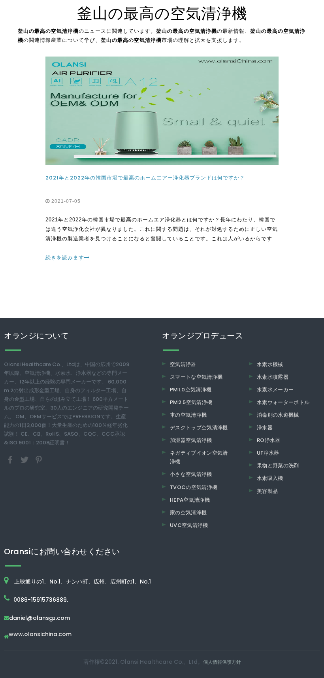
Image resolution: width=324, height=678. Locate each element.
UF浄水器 (268, 453)
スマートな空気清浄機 (196, 377)
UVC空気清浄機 (189, 525)
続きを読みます (64, 258)
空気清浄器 (183, 364)
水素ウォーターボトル (283, 402)
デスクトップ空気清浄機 (199, 427)
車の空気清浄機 (188, 415)
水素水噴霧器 (272, 377)
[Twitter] (25, 459)
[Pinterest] (38, 459)
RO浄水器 (269, 440)
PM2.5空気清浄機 (191, 402)
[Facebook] (11, 459)
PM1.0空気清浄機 (191, 389)
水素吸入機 (270, 478)
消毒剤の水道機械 (278, 415)
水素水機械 (270, 364)
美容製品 (267, 491)
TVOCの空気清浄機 (194, 487)
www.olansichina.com (40, 634)
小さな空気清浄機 (191, 474)
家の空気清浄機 (188, 512)
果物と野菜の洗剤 (278, 465)
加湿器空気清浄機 (191, 440)
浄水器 (265, 427)
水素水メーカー (275, 389)
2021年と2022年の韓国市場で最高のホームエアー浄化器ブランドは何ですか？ (145, 177)
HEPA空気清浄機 (190, 500)
